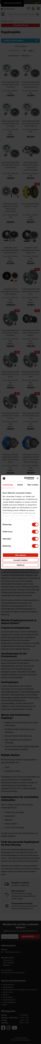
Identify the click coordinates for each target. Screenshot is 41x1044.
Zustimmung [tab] (8, 485)
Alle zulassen (20, 555)
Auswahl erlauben (20, 560)
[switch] (35, 531)
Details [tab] (20, 485)
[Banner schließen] (37, 478)
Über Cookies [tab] (32, 485)
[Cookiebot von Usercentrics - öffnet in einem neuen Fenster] (25, 478)
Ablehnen (20, 565)
